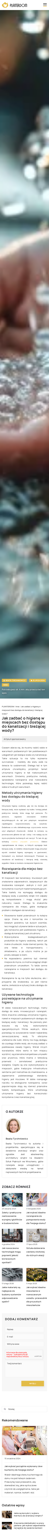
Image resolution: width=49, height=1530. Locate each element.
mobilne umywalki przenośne (24, 842)
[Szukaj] (5, 1409)
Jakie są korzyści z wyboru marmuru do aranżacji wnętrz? (28, 1514)
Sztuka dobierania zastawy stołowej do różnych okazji (35, 1252)
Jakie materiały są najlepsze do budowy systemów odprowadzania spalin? (11, 1294)
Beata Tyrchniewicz (15, 680)
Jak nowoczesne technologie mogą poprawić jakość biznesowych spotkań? (11, 1255)
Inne (5, 685)
